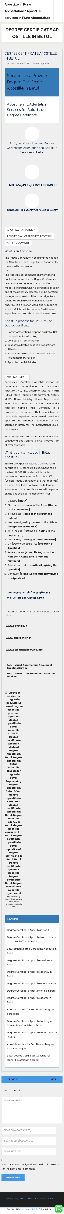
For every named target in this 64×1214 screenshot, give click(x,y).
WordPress (52, 1198)
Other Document (18, 242)
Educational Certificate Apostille (29, 236)
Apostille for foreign (21, 229)
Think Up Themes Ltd (27, 1198)
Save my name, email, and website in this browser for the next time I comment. (30, 1167)
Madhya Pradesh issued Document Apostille (28, 63)
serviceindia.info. (30, 1209)
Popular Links (15, 377)
